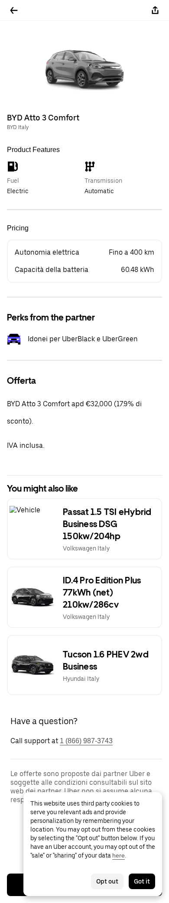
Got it (142, 881)
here (118, 855)
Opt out (107, 881)
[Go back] (13, 10)
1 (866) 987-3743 (86, 740)
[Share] (155, 10)
